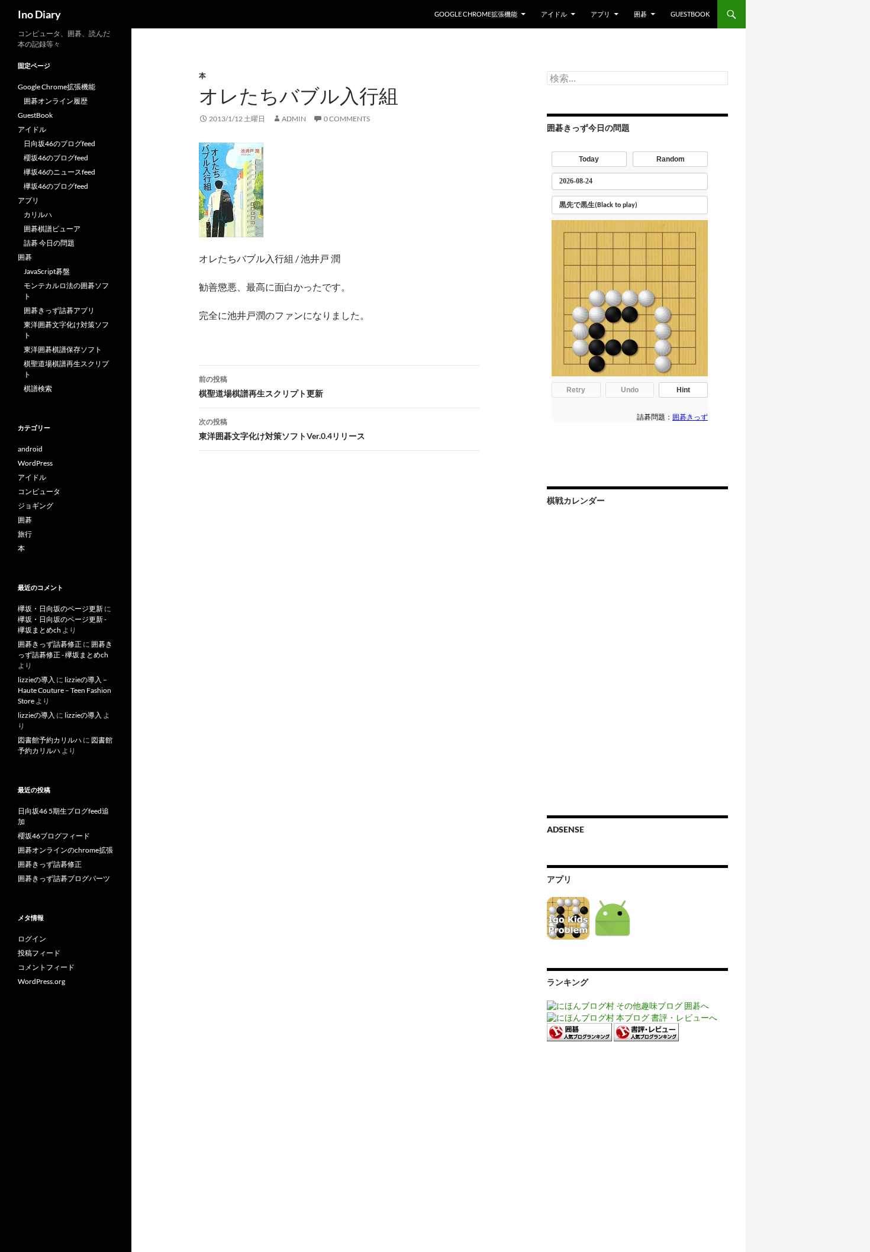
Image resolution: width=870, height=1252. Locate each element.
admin (294, 118)
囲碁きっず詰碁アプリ (59, 310)
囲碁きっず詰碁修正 (50, 644)
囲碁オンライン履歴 (56, 100)
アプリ (600, 14)
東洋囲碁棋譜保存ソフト (63, 349)
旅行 (25, 534)
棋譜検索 (38, 388)
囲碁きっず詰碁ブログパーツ (64, 878)
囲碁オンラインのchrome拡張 (65, 850)
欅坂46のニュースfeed (59, 171)
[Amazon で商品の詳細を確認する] (231, 188)
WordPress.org (41, 981)
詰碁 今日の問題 (49, 242)
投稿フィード (39, 952)
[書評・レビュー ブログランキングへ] (646, 1031)
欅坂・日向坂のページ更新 (60, 608)
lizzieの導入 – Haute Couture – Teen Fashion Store (64, 690)
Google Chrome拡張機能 (475, 14)
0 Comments (347, 118)
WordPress (35, 463)
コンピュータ (39, 491)
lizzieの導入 (36, 679)
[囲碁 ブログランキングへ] (579, 1031)
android (30, 448)
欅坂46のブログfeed (56, 186)
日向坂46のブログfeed (59, 143)
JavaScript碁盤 (47, 271)
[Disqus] (330, 645)
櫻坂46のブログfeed (56, 157)
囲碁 (640, 14)
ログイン (32, 938)
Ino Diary (39, 14)
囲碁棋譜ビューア (52, 228)
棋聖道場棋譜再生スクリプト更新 (261, 386)
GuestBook (690, 14)
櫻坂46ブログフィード (54, 835)
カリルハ (38, 214)
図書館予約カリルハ (50, 739)
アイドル (554, 14)
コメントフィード (46, 967)
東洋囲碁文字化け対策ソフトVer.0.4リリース (282, 429)
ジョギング (35, 505)
